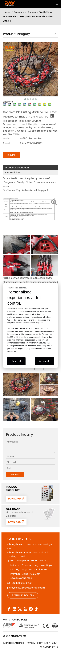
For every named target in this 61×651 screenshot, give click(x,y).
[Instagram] (31, 609)
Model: (7, 138)
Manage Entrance (13, 643)
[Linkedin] (14, 609)
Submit (15, 474)
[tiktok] (36, 609)
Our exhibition (13, 172)
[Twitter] (20, 609)
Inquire (11, 155)
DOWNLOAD (15, 498)
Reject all (16, 361)
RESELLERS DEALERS (23, 595)
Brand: (6, 143)
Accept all (44, 361)
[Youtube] (25, 609)
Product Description (17, 167)
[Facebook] (9, 609)
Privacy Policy (34, 643)
